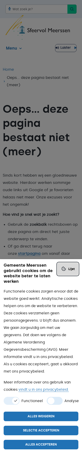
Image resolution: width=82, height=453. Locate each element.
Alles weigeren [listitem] (41, 416)
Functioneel (32, 401)
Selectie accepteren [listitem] (41, 430)
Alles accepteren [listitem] (41, 444)
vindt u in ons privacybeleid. (43, 389)
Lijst (71, 269)
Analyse (71, 401)
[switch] (12, 401)
